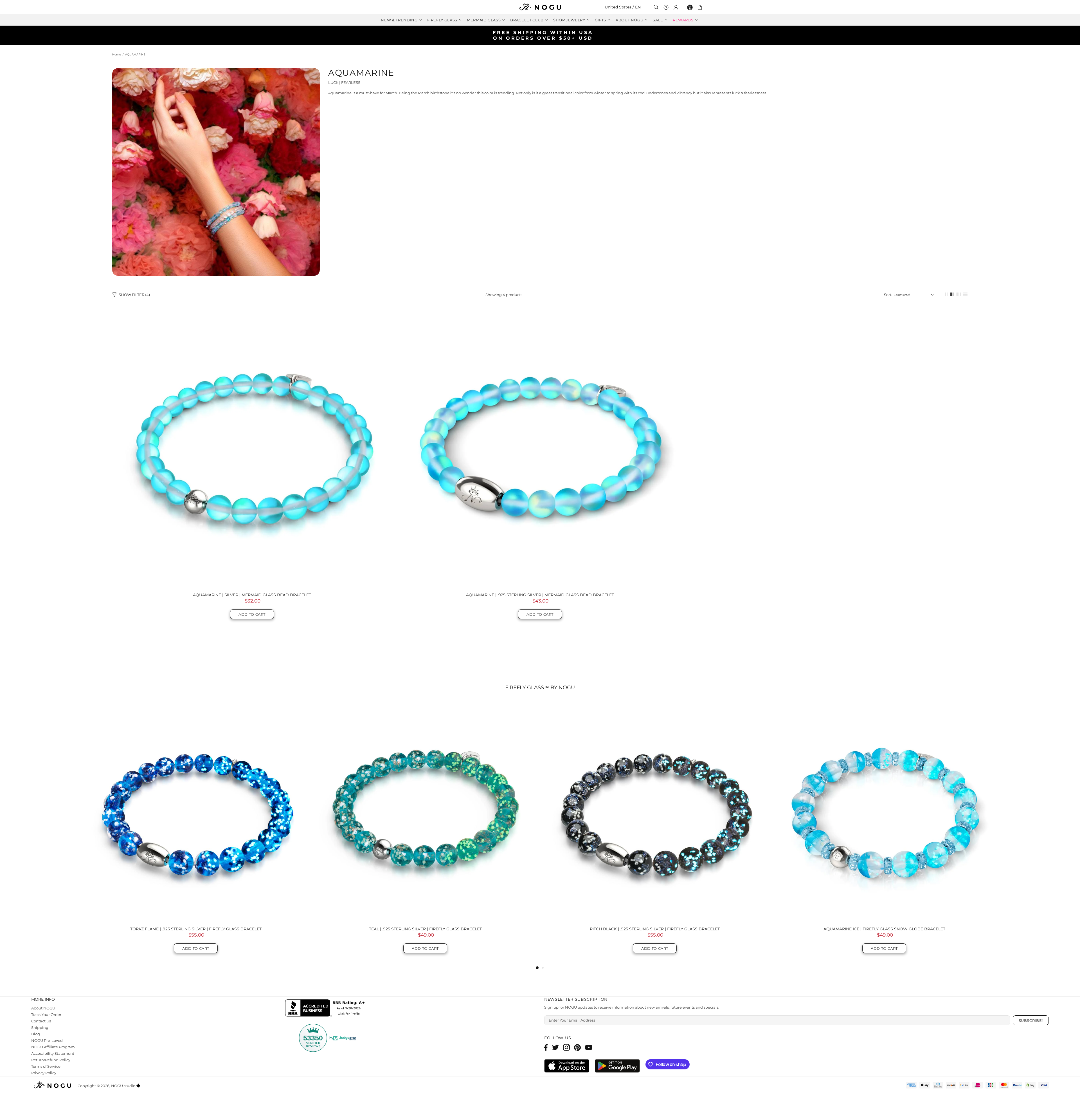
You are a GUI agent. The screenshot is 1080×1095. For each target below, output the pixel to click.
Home (116, 54)
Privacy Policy (43, 1073)
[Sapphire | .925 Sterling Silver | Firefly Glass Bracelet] (654, 811)
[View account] (676, 7)
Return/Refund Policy (50, 1060)
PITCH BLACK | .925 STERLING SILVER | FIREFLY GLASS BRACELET (196, 928)
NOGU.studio (540, 7)
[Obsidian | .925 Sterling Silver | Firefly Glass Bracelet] (884, 811)
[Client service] (666, 7)
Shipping (39, 1027)
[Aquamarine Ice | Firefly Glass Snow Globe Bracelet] (425, 811)
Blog (35, 1034)
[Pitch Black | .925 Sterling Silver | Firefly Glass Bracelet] (195, 811)
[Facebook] (546, 1047)
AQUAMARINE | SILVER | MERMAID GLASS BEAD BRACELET (252, 594)
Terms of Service (45, 1066)
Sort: (888, 294)
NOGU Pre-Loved (47, 1040)
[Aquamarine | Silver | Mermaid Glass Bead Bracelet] (252, 448)
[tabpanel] (655, 832)
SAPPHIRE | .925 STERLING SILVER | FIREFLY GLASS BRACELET (655, 928)
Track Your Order (46, 1014)
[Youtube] (588, 1047)
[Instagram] (566, 1047)
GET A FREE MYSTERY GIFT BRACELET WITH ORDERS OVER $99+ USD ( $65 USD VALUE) (542, 35)
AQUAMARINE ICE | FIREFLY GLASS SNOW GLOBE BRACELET (425, 928)
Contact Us (41, 1021)
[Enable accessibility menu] (690, 7)
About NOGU (43, 1008)
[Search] (656, 7)
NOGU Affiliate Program (53, 1047)
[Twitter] (555, 1047)
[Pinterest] (577, 1047)
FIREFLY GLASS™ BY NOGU (540, 687)
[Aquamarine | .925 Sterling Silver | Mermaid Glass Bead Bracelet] (540, 448)
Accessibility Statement (52, 1053)
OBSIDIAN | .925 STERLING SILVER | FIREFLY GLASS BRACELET (884, 928)
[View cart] (701, 7)
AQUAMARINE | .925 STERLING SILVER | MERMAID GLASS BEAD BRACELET (540, 594)
